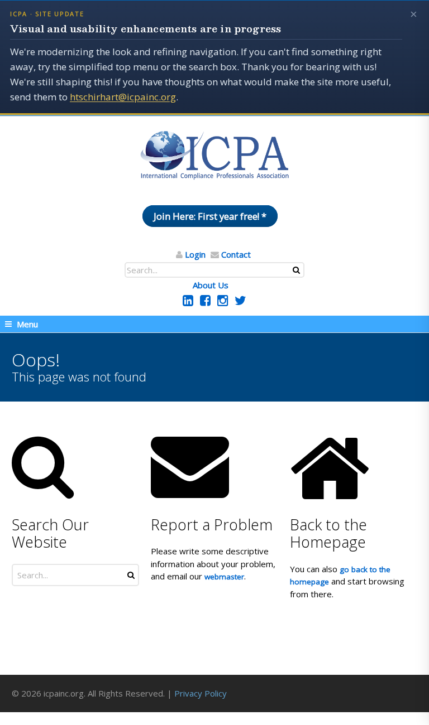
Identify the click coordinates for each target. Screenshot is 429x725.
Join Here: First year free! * (210, 216)
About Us (210, 285)
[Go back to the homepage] (214, 156)
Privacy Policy (200, 693)
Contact (236, 254)
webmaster (224, 577)
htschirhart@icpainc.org (123, 96)
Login (195, 254)
